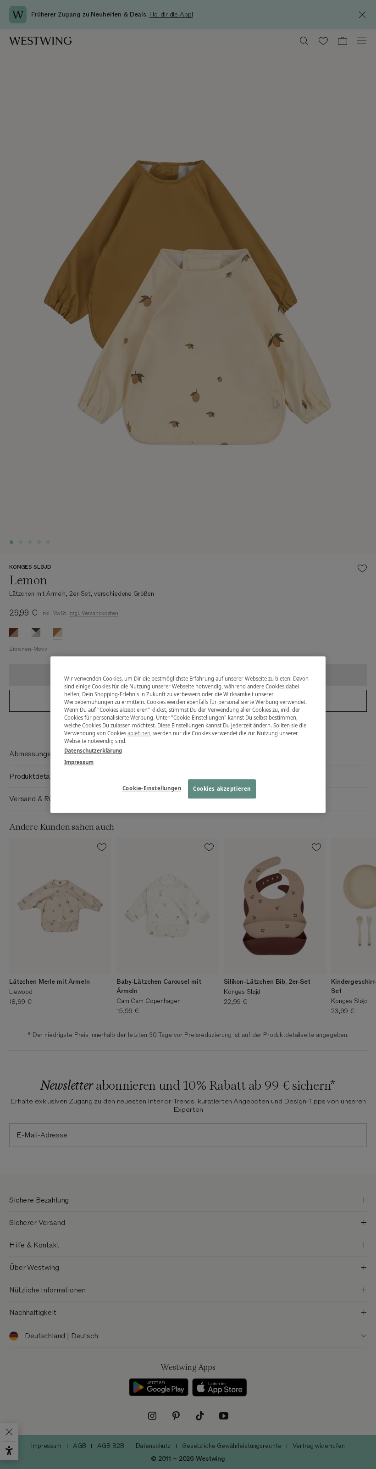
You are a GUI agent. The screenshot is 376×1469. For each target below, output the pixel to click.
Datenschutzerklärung (93, 750)
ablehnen (138, 733)
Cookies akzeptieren (222, 788)
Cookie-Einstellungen (151, 788)
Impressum (79, 762)
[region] (188, 734)
